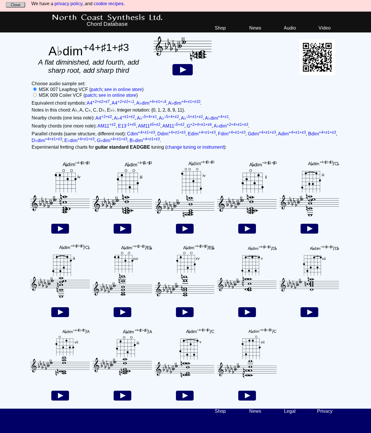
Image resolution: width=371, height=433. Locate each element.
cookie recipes (108, 3)
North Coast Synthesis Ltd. (107, 17)
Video (325, 28)
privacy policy (68, 3)
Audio (290, 28)
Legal (290, 411)
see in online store (123, 89)
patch (96, 89)
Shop (220, 28)
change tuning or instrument (195, 147)
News (255, 28)
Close (15, 5)
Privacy (324, 411)
